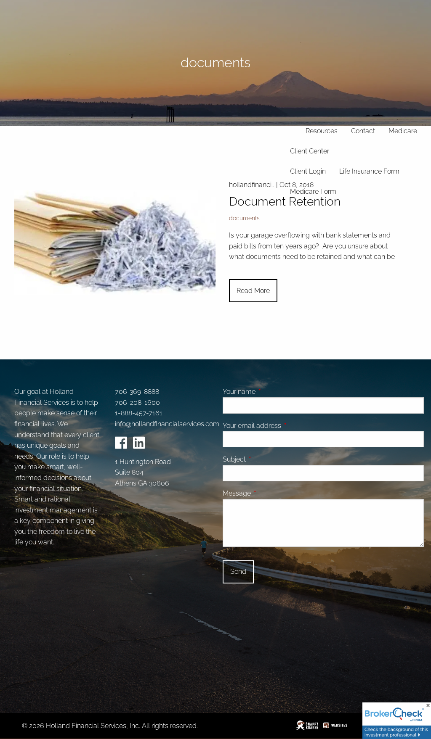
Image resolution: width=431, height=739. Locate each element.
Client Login (308, 171)
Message (268, 493)
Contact (363, 131)
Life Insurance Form (369, 171)
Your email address (284, 426)
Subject (266, 459)
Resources (322, 131)
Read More (253, 291)
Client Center (309, 151)
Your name (271, 392)
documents (244, 218)
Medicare (402, 131)
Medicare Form (313, 191)
